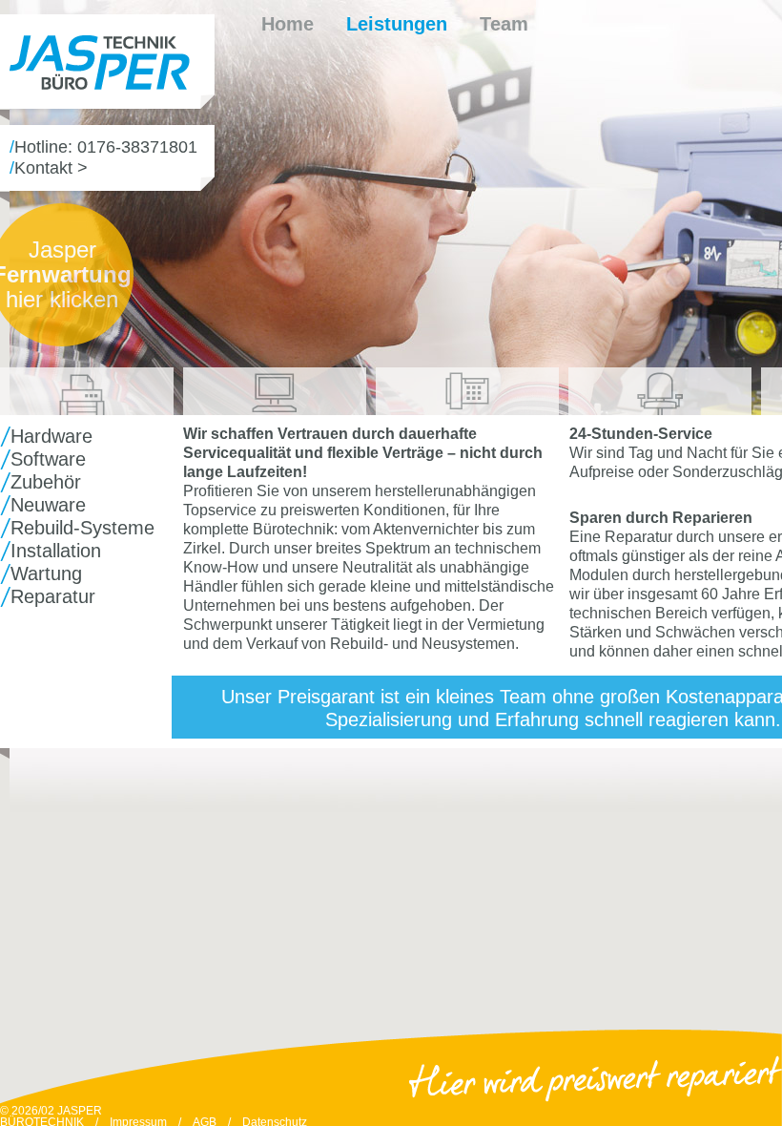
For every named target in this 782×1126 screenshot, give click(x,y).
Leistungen (396, 23)
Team (504, 23)
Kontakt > (51, 167)
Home (287, 23)
